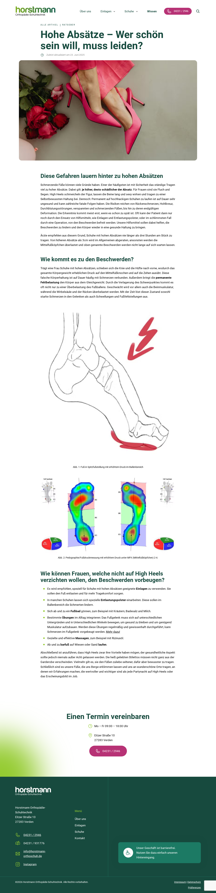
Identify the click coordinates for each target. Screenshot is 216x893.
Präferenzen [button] (194, 887)
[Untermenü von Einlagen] (114, 11)
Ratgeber (68, 25)
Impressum (180, 882)
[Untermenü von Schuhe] (137, 11)
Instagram (30, 864)
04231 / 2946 (111, 751)
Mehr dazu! (113, 631)
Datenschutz (194, 882)
